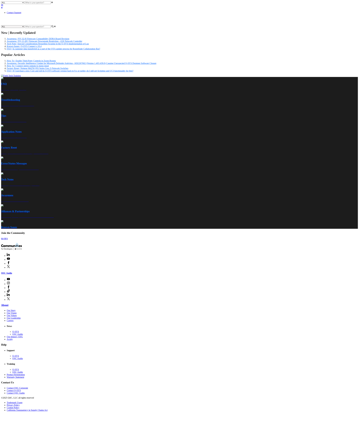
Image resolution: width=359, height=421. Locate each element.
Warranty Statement (15, 377)
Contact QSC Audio (16, 393)
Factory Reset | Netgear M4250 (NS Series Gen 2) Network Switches (37, 68)
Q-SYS (4, 238)
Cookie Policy (13, 407)
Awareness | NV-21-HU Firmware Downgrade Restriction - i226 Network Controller (44, 41)
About (4, 305)
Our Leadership (14, 318)
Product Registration (16, 374)
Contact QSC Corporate (17, 388)
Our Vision (12, 313)
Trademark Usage (14, 402)
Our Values (12, 315)
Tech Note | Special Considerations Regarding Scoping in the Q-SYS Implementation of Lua (48, 44)
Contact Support (14, 12)
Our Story (11, 310)
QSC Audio (6, 273)
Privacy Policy (13, 405)
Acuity (10, 339)
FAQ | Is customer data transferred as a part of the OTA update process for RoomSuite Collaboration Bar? (53, 49)
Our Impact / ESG (15, 336)
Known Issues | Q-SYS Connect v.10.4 (24, 46)
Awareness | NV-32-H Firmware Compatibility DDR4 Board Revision (38, 38)
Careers (10, 320)
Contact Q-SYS (14, 390)
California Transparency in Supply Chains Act (27, 410)
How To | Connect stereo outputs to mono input (28, 66)
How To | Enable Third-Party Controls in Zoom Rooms (31, 61)
